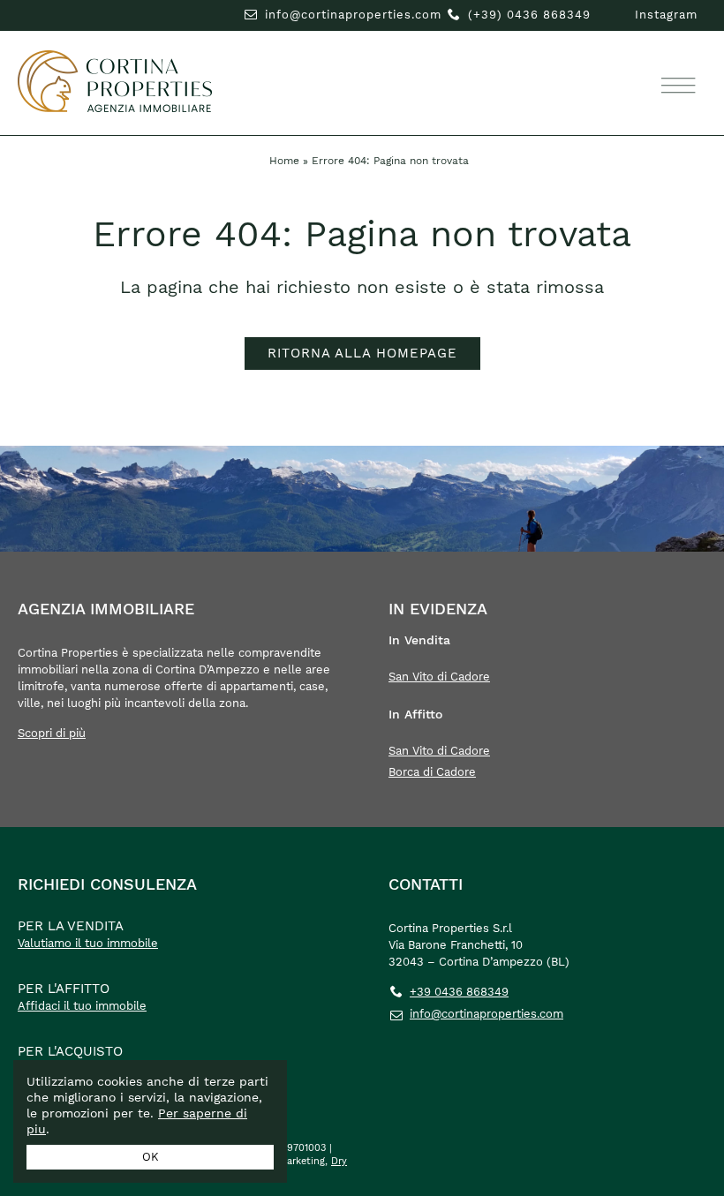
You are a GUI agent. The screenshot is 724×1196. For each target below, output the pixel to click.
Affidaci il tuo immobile (82, 1005)
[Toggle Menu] (675, 86)
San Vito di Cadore (439, 676)
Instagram (666, 14)
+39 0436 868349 (459, 991)
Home (284, 160)
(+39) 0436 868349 (529, 14)
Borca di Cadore (432, 772)
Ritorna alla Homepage (362, 353)
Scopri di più (52, 733)
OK (150, 1156)
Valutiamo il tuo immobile (88, 943)
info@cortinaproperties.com (353, 14)
